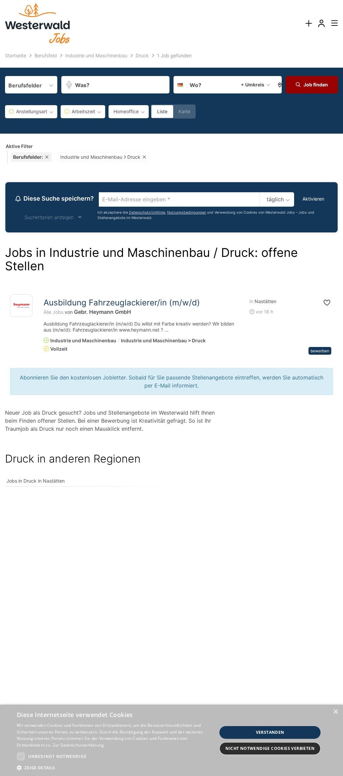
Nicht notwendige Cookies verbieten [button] (270, 748)
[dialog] (171, 740)
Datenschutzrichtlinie (147, 212)
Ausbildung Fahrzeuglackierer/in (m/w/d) (122, 302)
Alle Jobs (53, 312)
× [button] (335, 711)
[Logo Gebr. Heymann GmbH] (21, 305)
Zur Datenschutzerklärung (78, 745)
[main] (171, 273)
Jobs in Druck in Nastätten (35, 481)
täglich (275, 199)
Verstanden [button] (270, 732)
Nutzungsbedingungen (186, 212)
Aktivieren (313, 199)
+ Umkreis (252, 84)
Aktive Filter (19, 146)
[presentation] (308, 23)
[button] (278, 84)
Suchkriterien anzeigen (49, 217)
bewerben (320, 350)
